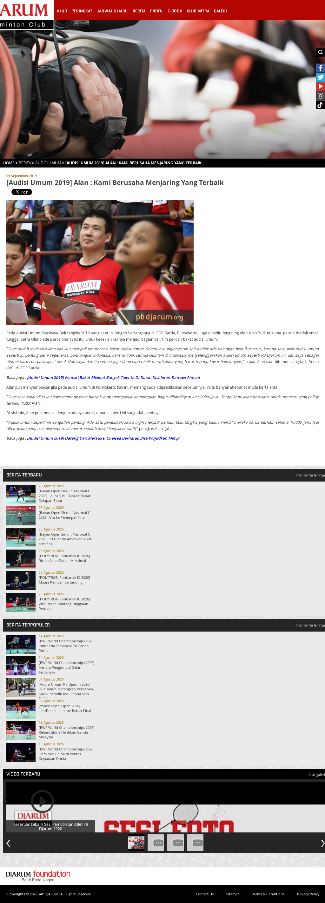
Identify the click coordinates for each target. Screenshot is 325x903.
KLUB (62, 11)
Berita (25, 162)
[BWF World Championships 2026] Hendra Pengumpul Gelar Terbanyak (67, 667)
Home (9, 162)
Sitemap (233, 894)
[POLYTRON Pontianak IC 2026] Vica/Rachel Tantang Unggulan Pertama (64, 604)
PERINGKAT (81, 11)
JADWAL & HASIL (112, 11)
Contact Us (205, 894)
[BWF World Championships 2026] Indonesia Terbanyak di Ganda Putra (67, 646)
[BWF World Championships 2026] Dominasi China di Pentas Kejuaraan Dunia (67, 754)
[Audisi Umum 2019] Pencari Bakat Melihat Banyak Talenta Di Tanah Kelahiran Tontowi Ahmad (113, 377)
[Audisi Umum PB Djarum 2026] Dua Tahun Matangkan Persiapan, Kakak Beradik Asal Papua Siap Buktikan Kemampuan (66, 691)
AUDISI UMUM (48, 162)
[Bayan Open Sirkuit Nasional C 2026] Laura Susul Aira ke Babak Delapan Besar (65, 496)
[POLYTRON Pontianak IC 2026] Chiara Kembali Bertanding (64, 580)
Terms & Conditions (268, 894)
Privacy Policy (308, 894)
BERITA (139, 11)
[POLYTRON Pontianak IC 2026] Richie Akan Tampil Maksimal (64, 558)
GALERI (220, 11)
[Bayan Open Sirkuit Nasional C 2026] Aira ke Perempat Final (64, 515)
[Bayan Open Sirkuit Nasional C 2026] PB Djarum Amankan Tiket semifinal (65, 539)
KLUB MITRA (198, 11)
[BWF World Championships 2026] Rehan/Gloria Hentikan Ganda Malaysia (67, 732)
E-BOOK (175, 11)
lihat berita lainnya (310, 475)
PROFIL (156, 11)
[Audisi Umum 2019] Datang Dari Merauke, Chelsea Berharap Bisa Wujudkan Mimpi (103, 438)
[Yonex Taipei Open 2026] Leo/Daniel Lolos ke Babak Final (65, 708)
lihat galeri (316, 775)
